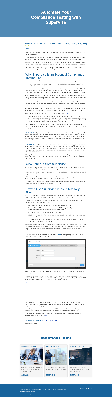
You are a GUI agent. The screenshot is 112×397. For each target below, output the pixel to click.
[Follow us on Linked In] (86, 388)
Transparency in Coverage (62, 389)
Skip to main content (6, 0)
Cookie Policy (53, 389)
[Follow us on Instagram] (91, 388)
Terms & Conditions (46, 389)
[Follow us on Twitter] (88, 388)
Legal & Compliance (24, 389)
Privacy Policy (39, 389)
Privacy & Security (32, 389)
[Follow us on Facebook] (89, 388)
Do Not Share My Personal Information (27, 391)
